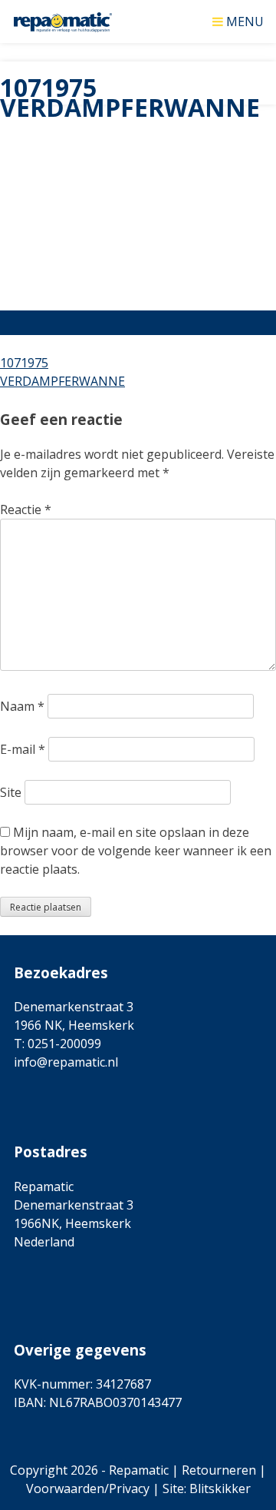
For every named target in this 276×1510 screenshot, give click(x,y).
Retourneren (219, 1470)
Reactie (25, 509)
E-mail (22, 749)
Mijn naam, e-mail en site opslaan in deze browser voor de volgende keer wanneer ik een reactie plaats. (135, 851)
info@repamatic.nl (66, 1062)
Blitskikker (220, 1488)
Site (10, 792)
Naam (22, 706)
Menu (245, 20)
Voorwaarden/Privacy (88, 1488)
